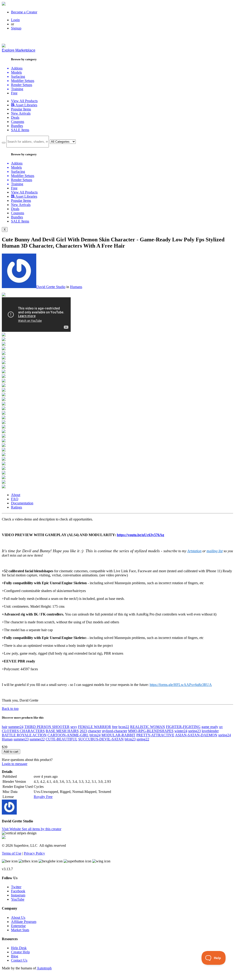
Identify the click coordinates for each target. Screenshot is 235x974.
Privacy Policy (34, 853)
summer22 (37, 739)
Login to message (14, 764)
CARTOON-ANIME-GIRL (68, 735)
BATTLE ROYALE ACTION (24, 735)
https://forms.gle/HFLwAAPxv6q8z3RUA (181, 685)
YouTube (17, 899)
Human (7, 739)
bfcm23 (130, 739)
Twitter (16, 887)
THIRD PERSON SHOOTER (47, 727)
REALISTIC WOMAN (147, 727)
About (15, 495)
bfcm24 (95, 735)
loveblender (210, 731)
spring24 (224, 735)
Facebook (18, 891)
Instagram (18, 895)
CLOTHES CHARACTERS (23, 731)
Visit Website (12, 829)
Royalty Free (43, 797)
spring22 (143, 739)
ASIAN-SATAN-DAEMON (196, 735)
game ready (209, 727)
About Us (18, 917)
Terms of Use (11, 853)
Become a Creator (24, 12)
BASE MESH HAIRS (62, 731)
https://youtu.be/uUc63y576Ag (140, 535)
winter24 (180, 731)
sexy (73, 727)
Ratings (16, 507)
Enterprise (18, 926)
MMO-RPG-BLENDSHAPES (150, 731)
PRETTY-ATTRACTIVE (155, 735)
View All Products (24, 101)
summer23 (21, 739)
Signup (16, 28)
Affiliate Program (23, 922)
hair (4, 727)
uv (221, 727)
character (94, 731)
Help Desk (19, 948)
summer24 (15, 727)
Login (15, 20)
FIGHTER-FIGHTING (183, 727)
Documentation (22, 503)
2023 (83, 731)
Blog (14, 956)
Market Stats (20, 930)
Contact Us (19, 960)
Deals (15, 117)
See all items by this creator (41, 829)
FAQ (14, 499)
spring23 (194, 731)
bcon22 (123, 727)
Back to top (10, 709)
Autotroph (44, 968)
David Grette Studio (50, 287)
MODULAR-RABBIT (118, 735)
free (115, 727)
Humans (76, 287)
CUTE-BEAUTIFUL (61, 739)
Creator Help (20, 952)
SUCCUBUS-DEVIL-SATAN (101, 739)
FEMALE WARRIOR (94, 727)
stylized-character (114, 731)
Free (14, 93)
